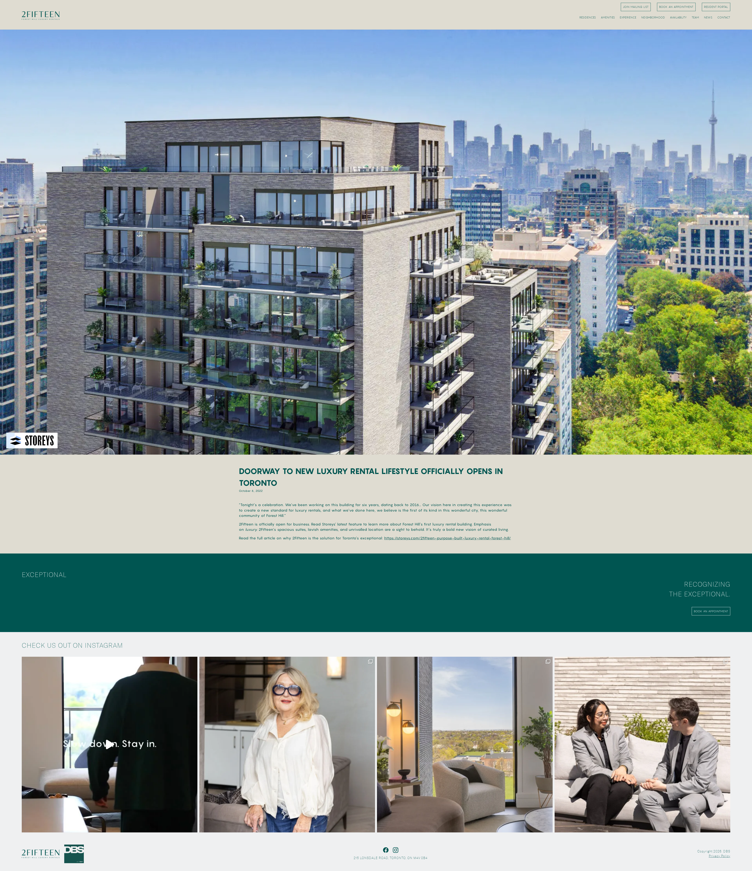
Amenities (608, 17)
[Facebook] (386, 850)
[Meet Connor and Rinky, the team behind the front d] (642, 744)
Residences (587, 17)
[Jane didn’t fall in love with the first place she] (287, 744)
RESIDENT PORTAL (716, 7)
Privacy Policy (719, 856)
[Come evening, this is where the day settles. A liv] (465, 744)
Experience (628, 17)
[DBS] (74, 854)
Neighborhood (653, 17)
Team (695, 17)
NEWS (708, 17)
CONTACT (723, 17)
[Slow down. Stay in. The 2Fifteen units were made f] (109, 744)
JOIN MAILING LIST (636, 7)
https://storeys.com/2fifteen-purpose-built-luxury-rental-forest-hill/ (447, 538)
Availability (678, 17)
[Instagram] (395, 850)
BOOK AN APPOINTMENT (676, 7)
